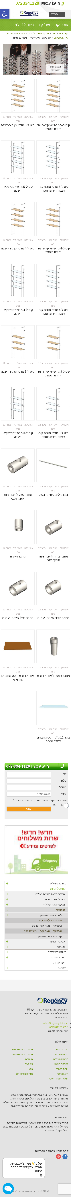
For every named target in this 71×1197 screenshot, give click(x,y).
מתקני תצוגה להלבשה (22, 1054)
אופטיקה (20, 33)
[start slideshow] (29, 72)
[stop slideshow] (41, 72)
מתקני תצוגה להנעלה (22, 1049)
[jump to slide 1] (34, 72)
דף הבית (63, 33)
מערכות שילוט (36, 883)
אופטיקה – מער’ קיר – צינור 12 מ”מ (43, 931)
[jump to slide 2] (37, 72)
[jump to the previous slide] (8, 63)
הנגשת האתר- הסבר (58, 1078)
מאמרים (29, 1059)
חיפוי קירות (60, 962)
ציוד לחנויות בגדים (35, 899)
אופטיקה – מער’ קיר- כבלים (47, 925)
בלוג (31, 1069)
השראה (36, 967)
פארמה (35, 946)
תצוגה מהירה (60, 107)
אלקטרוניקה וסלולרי (35, 904)
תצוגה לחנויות (36, 889)
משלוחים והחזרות (24, 1074)
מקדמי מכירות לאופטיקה (50, 936)
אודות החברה (62, 1069)
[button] (4, 14)
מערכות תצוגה (36, 957)
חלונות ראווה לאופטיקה (34, 915)
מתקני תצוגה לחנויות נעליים (35, 894)
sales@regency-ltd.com (55, 1023)
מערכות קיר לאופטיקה (35, 921)
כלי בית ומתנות (35, 941)
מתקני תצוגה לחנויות (38, 33)
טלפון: (58, 1027)
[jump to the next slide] (62, 63)
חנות (54, 33)
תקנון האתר (62, 1074)
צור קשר (29, 1064)
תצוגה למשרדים (36, 952)
